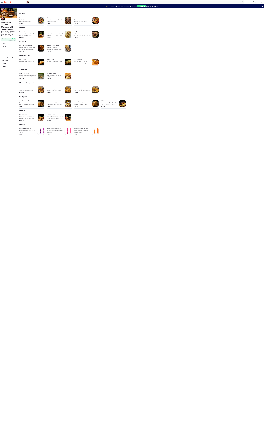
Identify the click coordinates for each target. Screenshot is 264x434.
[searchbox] (135, 2)
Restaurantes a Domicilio (28, 10)
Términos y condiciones (152, 6)
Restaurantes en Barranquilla (39, 10)
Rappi (20, 10)
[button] (13, 2)
